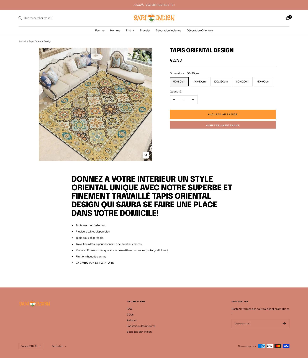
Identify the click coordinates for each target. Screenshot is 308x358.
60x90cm (263, 81)
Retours (132, 320)
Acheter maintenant (223, 125)
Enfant (130, 30)
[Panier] (287, 18)
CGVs (130, 314)
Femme (99, 30)
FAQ (129, 309)
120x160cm (221, 81)
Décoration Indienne (168, 30)
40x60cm (200, 81)
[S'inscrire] (284, 323)
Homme (115, 30)
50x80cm (179, 81)
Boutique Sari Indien (139, 331)
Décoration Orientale (200, 30)
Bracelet (145, 30)
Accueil (22, 41)
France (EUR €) (29, 346)
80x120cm (242, 81)
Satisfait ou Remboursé (141, 326)
